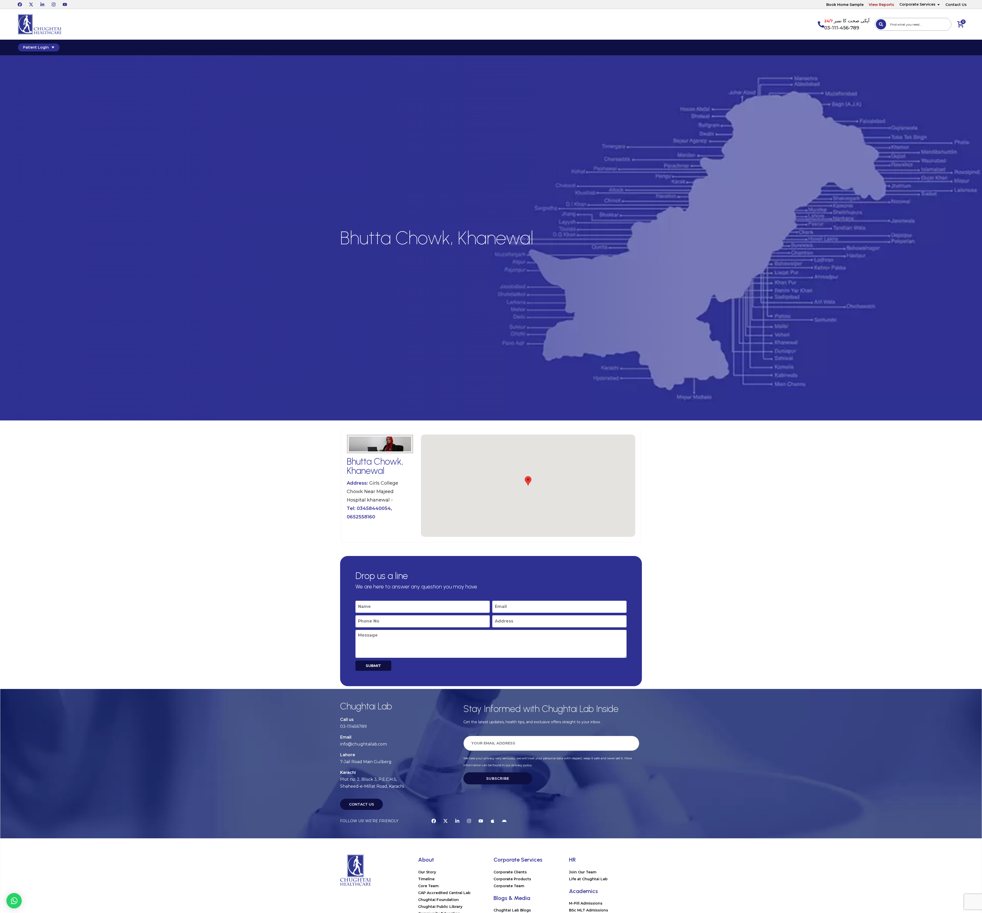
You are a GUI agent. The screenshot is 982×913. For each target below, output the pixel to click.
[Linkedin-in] (42, 4)
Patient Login (36, 47)
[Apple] (492, 821)
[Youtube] (64, 4)
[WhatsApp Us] (14, 900)
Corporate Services (917, 4)
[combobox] (913, 24)
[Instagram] (53, 4)
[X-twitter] (31, 4)
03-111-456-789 (841, 28)
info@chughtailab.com (363, 744)
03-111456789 (353, 726)
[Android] (504, 821)
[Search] (881, 24)
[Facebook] (19, 4)
